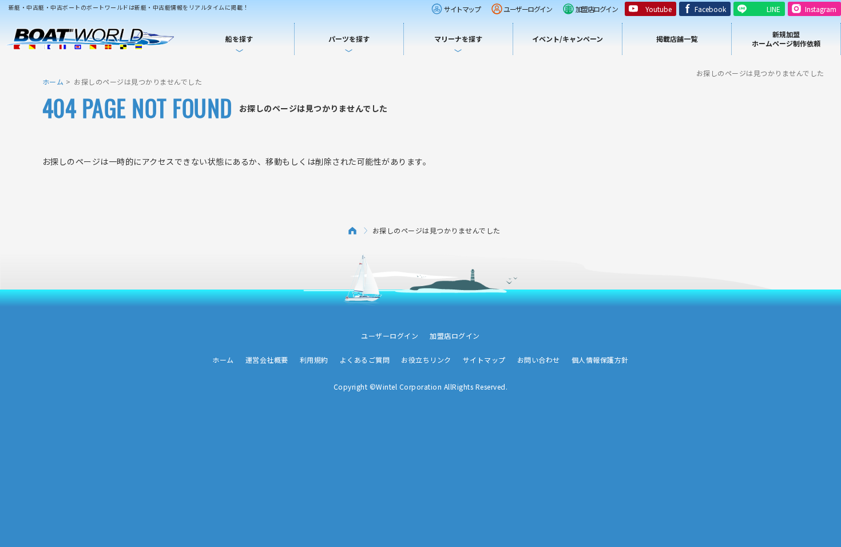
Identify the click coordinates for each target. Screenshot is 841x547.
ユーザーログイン (527, 9)
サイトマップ (462, 9)
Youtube (658, 9)
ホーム (53, 81)
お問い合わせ (538, 359)
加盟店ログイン (597, 9)
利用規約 (314, 359)
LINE (773, 9)
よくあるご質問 (365, 359)
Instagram (820, 9)
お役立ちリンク (426, 359)
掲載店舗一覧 (676, 38)
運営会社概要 (266, 359)
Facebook (710, 9)
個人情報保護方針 (600, 359)
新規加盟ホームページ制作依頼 (786, 38)
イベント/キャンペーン (567, 38)
